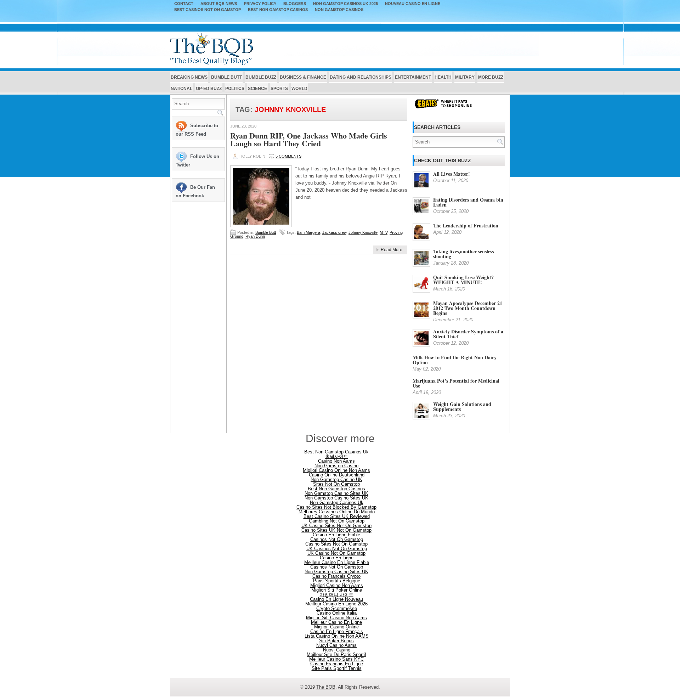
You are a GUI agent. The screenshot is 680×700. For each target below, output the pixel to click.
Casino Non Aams (336, 461)
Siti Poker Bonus (336, 640)
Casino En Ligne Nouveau (336, 599)
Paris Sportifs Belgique (336, 580)
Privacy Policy (260, 4)
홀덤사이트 (336, 456)
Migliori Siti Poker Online (336, 590)
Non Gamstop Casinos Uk (336, 502)
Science (257, 88)
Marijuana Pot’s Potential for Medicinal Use (456, 383)
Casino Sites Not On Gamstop (336, 544)
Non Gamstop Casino (336, 465)
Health (443, 77)
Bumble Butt (226, 77)
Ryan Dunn (255, 236)
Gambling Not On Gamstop (336, 521)
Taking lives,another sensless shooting (463, 254)
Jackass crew (334, 232)
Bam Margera (308, 232)
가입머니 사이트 (336, 594)
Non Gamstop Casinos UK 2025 (345, 4)
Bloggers (294, 4)
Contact (183, 4)
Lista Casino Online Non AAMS (337, 636)
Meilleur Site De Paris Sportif (336, 654)
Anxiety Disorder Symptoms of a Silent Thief (468, 334)
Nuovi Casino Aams (336, 645)
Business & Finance (303, 77)
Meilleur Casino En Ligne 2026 (336, 603)
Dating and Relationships (360, 77)
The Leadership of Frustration (465, 225)
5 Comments (288, 156)
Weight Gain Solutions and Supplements (462, 406)
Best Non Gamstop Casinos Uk (336, 452)
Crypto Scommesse (336, 608)
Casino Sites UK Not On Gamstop (336, 530)
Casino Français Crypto (336, 576)
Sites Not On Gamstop (336, 484)
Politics (234, 88)
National (181, 88)
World (299, 88)
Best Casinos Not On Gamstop (207, 10)
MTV (383, 232)
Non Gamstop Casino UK (336, 479)
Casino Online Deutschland (336, 475)
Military (465, 77)
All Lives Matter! (451, 173)
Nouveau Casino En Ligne (412, 4)
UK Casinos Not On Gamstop (336, 548)
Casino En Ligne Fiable (336, 534)
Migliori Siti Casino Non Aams (336, 617)
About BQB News (218, 4)
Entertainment (413, 77)
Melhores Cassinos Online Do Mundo (337, 511)
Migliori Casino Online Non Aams (336, 470)
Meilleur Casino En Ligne (336, 622)
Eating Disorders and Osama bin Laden (468, 202)
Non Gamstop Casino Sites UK (336, 493)
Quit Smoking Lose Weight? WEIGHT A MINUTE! (463, 279)
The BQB (325, 687)
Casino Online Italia (337, 613)
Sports (279, 88)
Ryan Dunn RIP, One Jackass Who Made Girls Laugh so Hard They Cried (308, 139)
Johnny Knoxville (363, 232)
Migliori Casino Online (336, 627)
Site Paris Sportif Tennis (337, 668)
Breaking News (189, 77)
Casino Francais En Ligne (336, 663)
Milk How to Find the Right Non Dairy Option (455, 360)
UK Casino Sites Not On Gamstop (336, 525)
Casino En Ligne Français (336, 631)
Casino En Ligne (336, 557)
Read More (391, 249)
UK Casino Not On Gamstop (336, 553)
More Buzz (490, 77)
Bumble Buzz (260, 77)
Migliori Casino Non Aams (336, 585)
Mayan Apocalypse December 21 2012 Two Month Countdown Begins (467, 308)
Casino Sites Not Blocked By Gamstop (336, 507)
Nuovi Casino (336, 650)
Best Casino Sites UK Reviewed (337, 516)
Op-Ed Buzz (209, 88)
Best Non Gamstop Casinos (278, 10)
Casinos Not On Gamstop (336, 539)
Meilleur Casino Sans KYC (336, 659)
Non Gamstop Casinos (339, 10)
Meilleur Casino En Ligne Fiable (336, 562)
